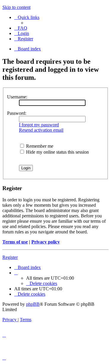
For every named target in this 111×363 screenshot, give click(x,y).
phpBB (33, 304)
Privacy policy (45, 241)
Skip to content (16, 7)
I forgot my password (39, 124)
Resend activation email (41, 130)
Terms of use (15, 241)
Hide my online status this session (57, 152)
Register (10, 257)
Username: (17, 96)
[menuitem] (20, 28)
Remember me (39, 146)
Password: (16, 113)
